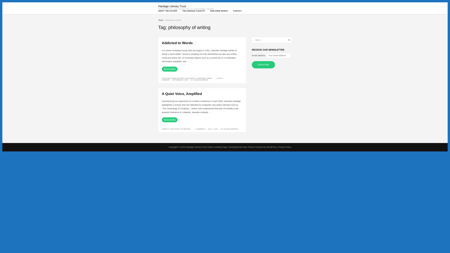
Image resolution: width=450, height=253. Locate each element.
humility (165, 129)
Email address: (259, 55)
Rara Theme (248, 147)
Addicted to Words (177, 43)
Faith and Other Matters (173, 78)
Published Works (219, 11)
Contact (237, 11)
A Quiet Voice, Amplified (182, 94)
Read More (170, 69)
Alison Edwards (201, 80)
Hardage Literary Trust (172, 6)
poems (209, 78)
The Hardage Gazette (193, 11)
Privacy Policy (284, 147)
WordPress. (272, 147)
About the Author (167, 11)
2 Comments (200, 129)
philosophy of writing (195, 78)
